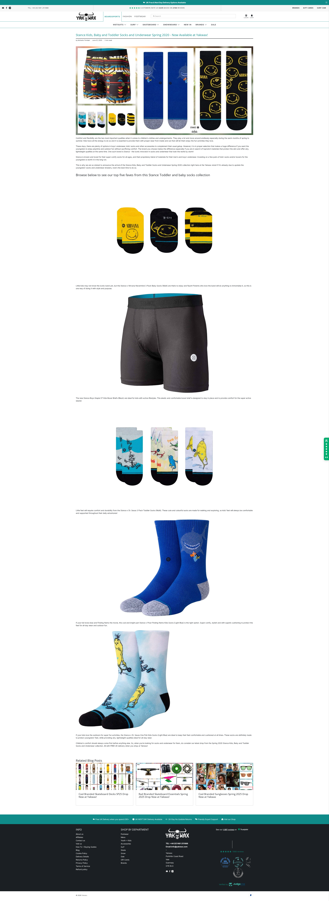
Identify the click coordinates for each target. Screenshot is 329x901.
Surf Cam (321, 8)
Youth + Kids (126, 840)
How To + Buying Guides (86, 847)
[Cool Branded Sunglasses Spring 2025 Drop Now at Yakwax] (224, 776)
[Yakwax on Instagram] (10, 8)
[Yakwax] (86, 16)
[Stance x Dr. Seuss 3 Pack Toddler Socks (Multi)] (164, 506)
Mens (123, 837)
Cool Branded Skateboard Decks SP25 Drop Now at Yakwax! (103, 795)
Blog (78, 850)
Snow (123, 853)
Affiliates (79, 837)
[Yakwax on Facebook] (6, 8)
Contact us (80, 840)
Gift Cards (308, 8)
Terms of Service (83, 866)
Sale (213, 24)
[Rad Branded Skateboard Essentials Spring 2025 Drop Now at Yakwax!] (164, 776)
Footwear (140, 16)
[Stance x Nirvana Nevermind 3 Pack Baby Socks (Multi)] (164, 281)
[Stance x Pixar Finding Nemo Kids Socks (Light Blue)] (164, 618)
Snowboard (170, 24)
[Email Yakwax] (3, 8)
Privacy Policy (82, 863)
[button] (326, 449)
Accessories (126, 844)
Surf (133, 24)
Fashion (127, 16)
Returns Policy (82, 860)
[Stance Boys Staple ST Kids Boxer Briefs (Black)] (164, 393)
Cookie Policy (81, 853)
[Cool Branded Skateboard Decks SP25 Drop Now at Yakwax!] (104, 776)
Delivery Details (82, 856)
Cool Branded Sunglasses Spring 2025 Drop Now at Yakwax (223, 795)
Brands (296, 8)
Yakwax (84, 895)
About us (79, 834)
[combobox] (193, 16)
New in (187, 24)
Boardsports (112, 16)
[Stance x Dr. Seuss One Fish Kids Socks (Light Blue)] (127, 730)
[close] (326, 2)
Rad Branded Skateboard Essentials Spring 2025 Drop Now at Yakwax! (163, 795)
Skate (123, 850)
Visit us (79, 844)
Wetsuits (118, 24)
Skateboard (149, 24)
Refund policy (81, 869)
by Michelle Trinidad (83, 40)
